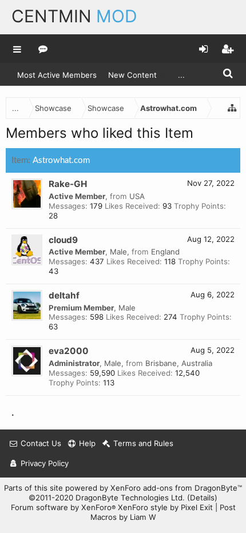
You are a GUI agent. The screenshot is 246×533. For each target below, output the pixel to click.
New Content (132, 74)
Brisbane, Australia (178, 363)
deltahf (64, 295)
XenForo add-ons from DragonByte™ (176, 487)
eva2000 (69, 350)
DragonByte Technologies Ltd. (130, 497)
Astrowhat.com (61, 160)
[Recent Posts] (43, 48)
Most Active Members (57, 74)
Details (202, 497)
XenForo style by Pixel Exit (165, 507)
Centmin (74, 16)
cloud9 (63, 239)
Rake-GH (68, 183)
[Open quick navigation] (232, 108)
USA (137, 196)
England (165, 251)
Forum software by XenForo (63, 507)
